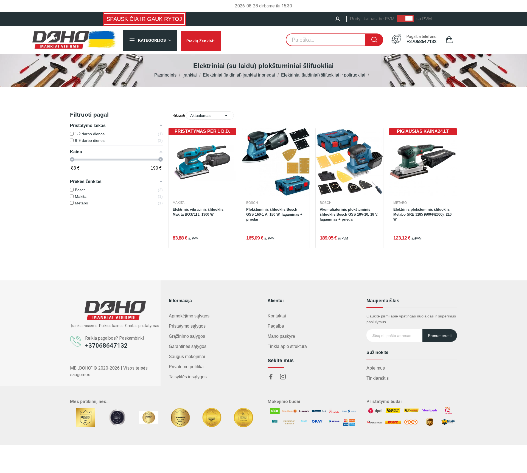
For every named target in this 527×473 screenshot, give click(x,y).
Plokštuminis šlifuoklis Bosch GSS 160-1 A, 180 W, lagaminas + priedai (274, 214)
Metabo (400, 202)
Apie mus (375, 368)
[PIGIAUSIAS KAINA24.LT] (423, 161)
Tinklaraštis (377, 378)
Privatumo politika (186, 366)
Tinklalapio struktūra (287, 346)
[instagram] (283, 377)
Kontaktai (277, 316)
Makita (178, 202)
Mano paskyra (281, 336)
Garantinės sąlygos (187, 346)
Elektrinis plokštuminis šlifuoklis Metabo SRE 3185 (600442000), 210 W (422, 214)
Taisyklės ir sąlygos (188, 377)
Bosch (252, 202)
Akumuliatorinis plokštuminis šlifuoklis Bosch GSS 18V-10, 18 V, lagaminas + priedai (349, 214)
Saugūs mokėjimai (187, 356)
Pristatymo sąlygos (187, 326)
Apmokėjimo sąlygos (189, 316)
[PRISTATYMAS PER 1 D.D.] (202, 161)
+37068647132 (421, 42)
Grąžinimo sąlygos (187, 336)
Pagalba (276, 326)
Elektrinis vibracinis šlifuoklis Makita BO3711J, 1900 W (198, 211)
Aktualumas (209, 115)
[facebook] (271, 377)
